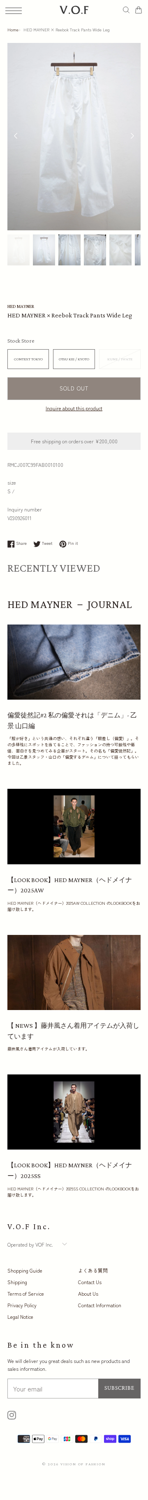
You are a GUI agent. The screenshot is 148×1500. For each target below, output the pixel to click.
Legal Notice (20, 1316)
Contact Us (90, 1281)
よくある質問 (93, 1270)
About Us (88, 1293)
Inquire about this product (74, 408)
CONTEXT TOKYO (28, 359)
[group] (18, 250)
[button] (132, 136)
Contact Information (99, 1304)
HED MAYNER (20, 306)
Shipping (17, 1281)
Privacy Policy (22, 1304)
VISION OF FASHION (83, 1464)
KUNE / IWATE (119, 359)
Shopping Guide (24, 1270)
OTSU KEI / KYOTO (74, 359)
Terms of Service (25, 1293)
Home (12, 29)
